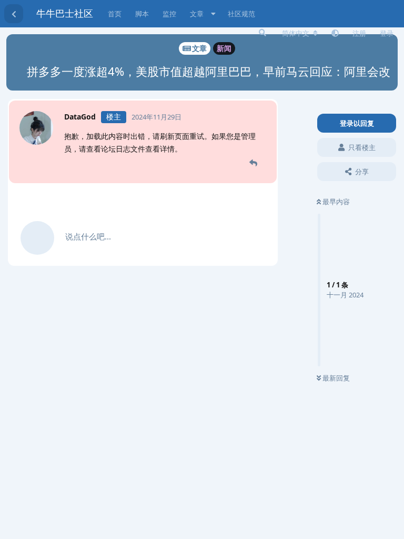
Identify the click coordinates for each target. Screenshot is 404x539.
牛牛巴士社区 (64, 13)
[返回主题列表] (13, 13)
